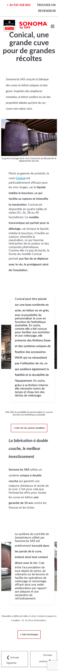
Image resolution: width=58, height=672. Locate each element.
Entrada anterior (45, 658)
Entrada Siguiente (12, 659)
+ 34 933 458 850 (18, 5)
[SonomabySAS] (26, 30)
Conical (21, 178)
